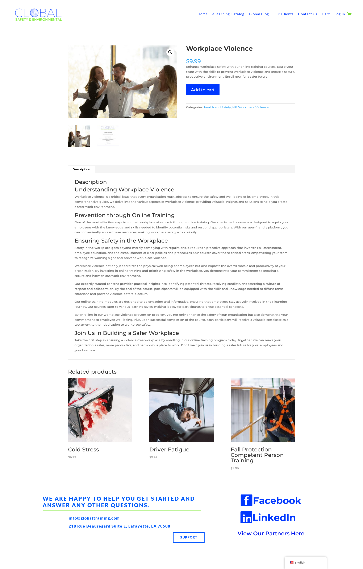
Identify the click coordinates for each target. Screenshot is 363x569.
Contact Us (307, 14)
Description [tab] (81, 169)
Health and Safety (217, 107)
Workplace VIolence (253, 107)
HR (234, 107)
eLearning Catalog (228, 14)
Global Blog (259, 14)
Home (202, 14)
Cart (326, 14)
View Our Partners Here (271, 533)
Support (188, 537)
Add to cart (203, 89)
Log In (339, 14)
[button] (170, 52)
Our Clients (283, 14)
